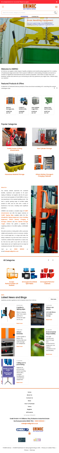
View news (53, 299)
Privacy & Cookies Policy (48, 448)
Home (29, 392)
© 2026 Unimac (7, 448)
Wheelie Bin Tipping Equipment (10, 217)
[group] (29, 41)
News (2, 295)
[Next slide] (57, 88)
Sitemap (32, 450)
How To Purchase (29, 403)
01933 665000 (19, 249)
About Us (29, 395)
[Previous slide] (2, 40)
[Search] (55, 12)
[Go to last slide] (54, 88)
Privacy (26, 450)
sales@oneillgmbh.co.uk (11, 251)
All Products (29, 412)
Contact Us (35, 16)
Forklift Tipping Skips (7, 215)
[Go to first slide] (56, 40)
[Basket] (55, 7)
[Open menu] (3, 7)
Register (29, 409)
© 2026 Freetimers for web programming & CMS (26, 448)
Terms (29, 406)
